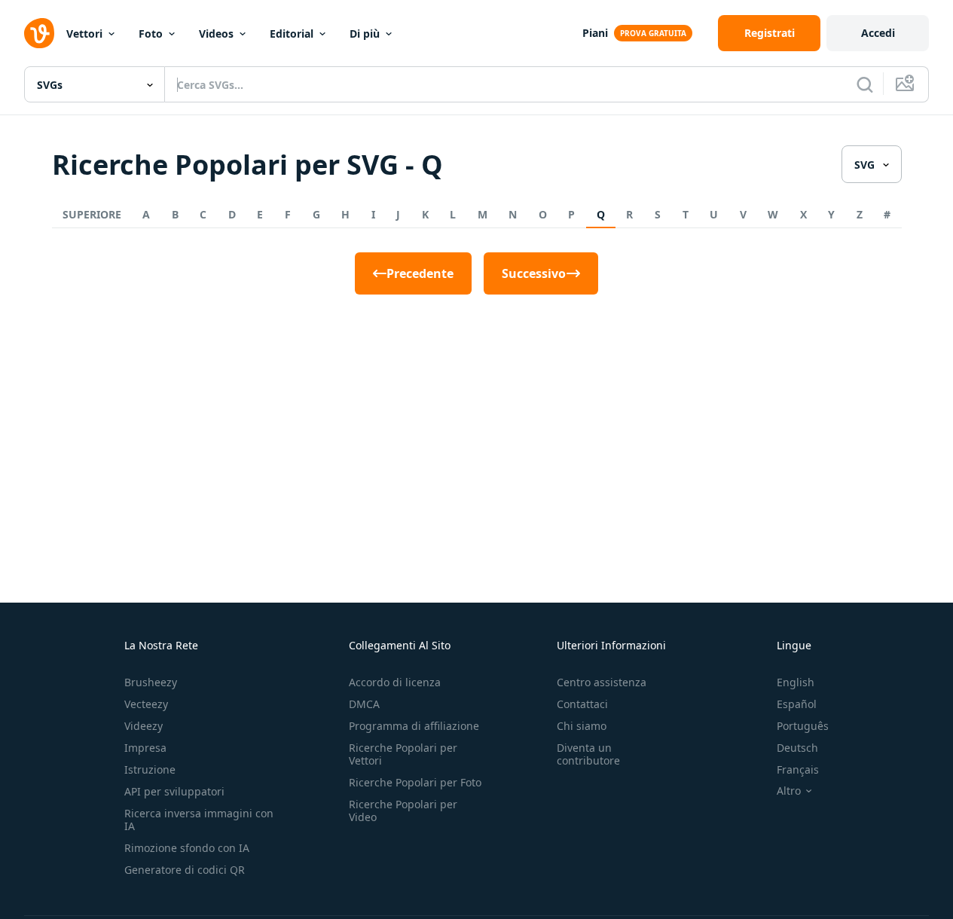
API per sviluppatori (174, 791)
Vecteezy (146, 704)
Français (798, 769)
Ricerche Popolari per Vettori (403, 754)
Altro (789, 791)
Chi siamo (581, 726)
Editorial (291, 33)
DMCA (364, 704)
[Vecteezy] (39, 33)
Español (797, 704)
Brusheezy (150, 682)
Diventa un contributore (588, 754)
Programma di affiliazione (414, 726)
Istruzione (150, 769)
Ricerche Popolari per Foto (415, 782)
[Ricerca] (865, 84)
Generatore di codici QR (184, 870)
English (795, 682)
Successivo (534, 273)
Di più (365, 33)
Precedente (420, 273)
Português (803, 726)
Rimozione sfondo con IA (186, 848)
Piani (595, 33)
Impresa (145, 747)
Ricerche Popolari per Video (403, 810)
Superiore (92, 214)
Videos (216, 33)
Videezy (143, 726)
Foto (151, 33)
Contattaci (582, 704)
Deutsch (797, 747)
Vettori (84, 33)
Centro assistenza (601, 682)
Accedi (878, 33)
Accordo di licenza (395, 682)
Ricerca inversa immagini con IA (198, 819)
